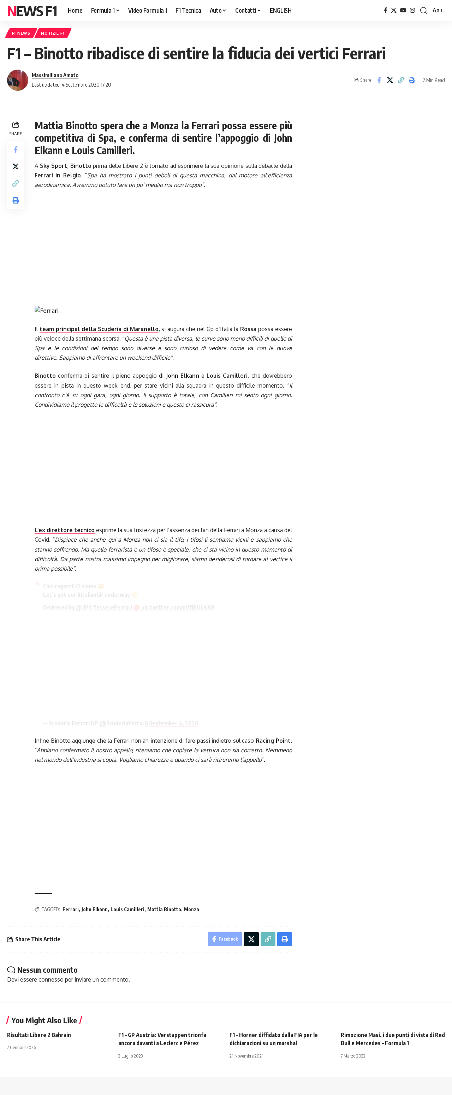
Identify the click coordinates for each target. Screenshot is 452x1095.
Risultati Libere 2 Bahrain (39, 1034)
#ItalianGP (90, 594)
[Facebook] (385, 10)
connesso (51, 979)
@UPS (84, 607)
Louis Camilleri (127, 909)
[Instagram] (412, 10)
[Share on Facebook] (379, 80)
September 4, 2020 (173, 723)
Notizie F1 (52, 33)
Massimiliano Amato (55, 75)
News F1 (31, 10)
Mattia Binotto (164, 909)
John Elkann (95, 909)
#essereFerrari (112, 607)
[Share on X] (390, 80)
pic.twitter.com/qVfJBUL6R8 (177, 607)
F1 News (21, 33)
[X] (393, 10)
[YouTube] (403, 10)
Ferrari (71, 909)
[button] (423, 11)
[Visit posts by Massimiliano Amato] (17, 80)
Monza (191, 909)
